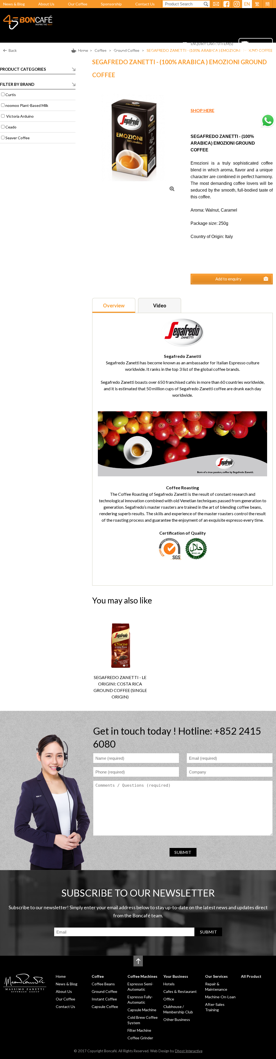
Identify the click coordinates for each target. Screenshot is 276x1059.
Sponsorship (111, 4)
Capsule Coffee (105, 1006)
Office (168, 999)
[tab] (113, 305)
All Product (222, 52)
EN (247, 4)
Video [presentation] (159, 305)
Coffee (83, 52)
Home (62, 52)
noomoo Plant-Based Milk (26, 105)
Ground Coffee (104, 991)
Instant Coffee (104, 999)
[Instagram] (237, 4)
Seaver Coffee (17, 137)
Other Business (176, 1019)
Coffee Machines (115, 52)
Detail (130, 662)
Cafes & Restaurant (180, 991)
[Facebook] (226, 4)
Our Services (190, 52)
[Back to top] (138, 961)
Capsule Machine (141, 1009)
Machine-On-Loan (220, 996)
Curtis (10, 94)
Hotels (169, 984)
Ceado (10, 127)
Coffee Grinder (140, 1038)
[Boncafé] (27, 27)
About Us (46, 4)
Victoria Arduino (19, 116)
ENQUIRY (110, 662)
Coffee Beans (103, 984)
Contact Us (145, 4)
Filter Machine (139, 1030)
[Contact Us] (216, 4)
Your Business (155, 52)
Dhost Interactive (188, 1051)
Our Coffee (77, 4)
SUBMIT (182, 852)
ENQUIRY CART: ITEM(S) (212, 44)
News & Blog (14, 4)
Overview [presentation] (114, 305)
